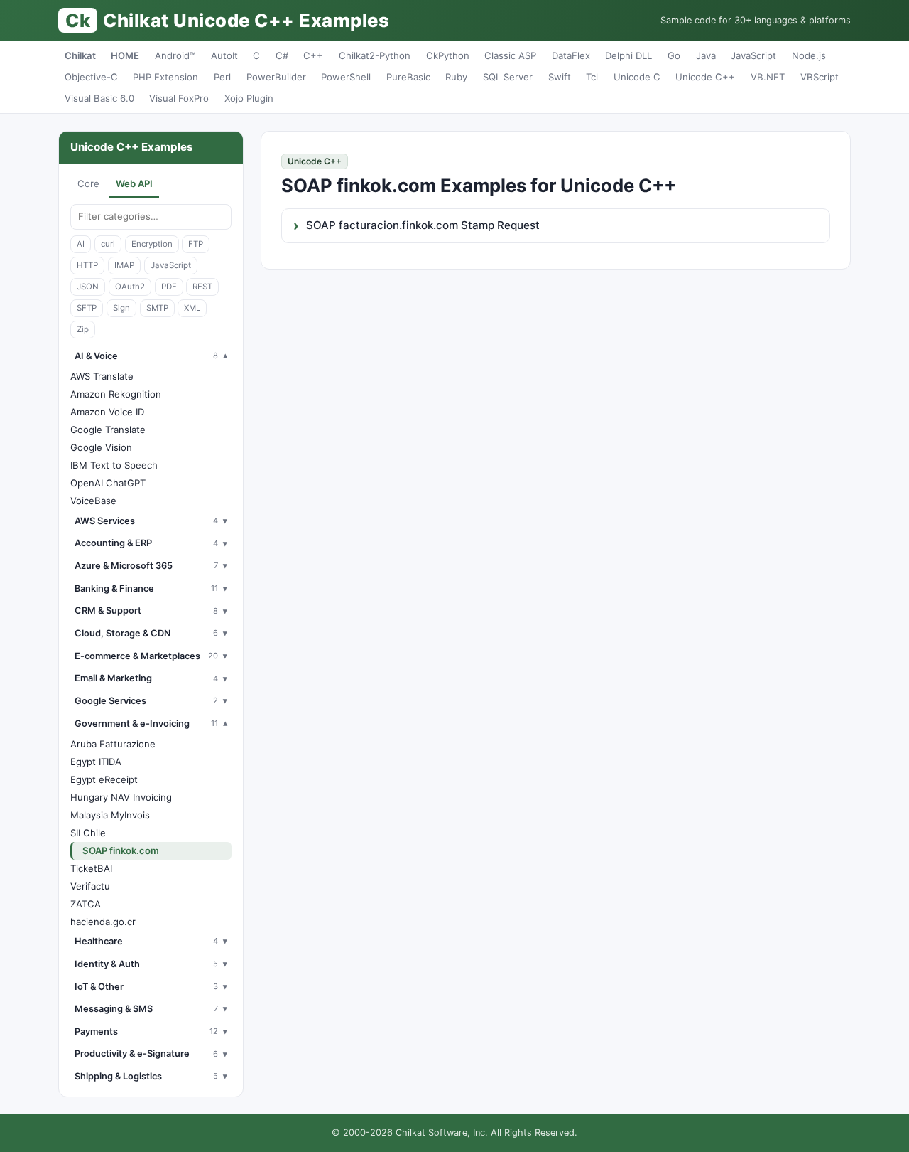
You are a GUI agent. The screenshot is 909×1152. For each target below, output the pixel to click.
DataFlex (571, 55)
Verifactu (90, 886)
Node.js (809, 55)
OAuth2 (130, 287)
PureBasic (408, 76)
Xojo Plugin (248, 98)
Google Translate (108, 429)
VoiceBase (93, 500)
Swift (559, 76)
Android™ (175, 55)
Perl (222, 76)
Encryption (152, 244)
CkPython (447, 55)
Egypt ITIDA (95, 761)
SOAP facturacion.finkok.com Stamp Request (423, 225)
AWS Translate (102, 376)
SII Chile (88, 832)
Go (674, 55)
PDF (169, 287)
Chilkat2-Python (374, 55)
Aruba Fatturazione (113, 744)
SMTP (157, 308)
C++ (313, 55)
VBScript (819, 76)
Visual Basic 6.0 (99, 98)
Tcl (592, 76)
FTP (195, 244)
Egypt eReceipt (104, 779)
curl (108, 244)
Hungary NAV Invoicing (121, 797)
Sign (121, 308)
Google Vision (101, 447)
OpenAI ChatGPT (108, 483)
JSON (88, 287)
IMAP (124, 265)
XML (192, 308)
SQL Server (508, 76)
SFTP (87, 308)
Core (88, 183)
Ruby (456, 76)
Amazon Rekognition (115, 394)
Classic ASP (510, 55)
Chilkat (80, 55)
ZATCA (85, 904)
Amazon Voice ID (107, 411)
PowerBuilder (276, 76)
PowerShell (346, 76)
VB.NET (768, 76)
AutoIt (224, 55)
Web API (134, 183)
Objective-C (91, 76)
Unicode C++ (705, 76)
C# (282, 55)
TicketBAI (91, 868)
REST (202, 287)
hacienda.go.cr (103, 921)
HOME (125, 55)
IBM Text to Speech (114, 465)
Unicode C (637, 76)
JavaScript (753, 55)
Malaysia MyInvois (110, 815)
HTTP (87, 265)
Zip (83, 329)
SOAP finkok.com (120, 850)
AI (81, 244)
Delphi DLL (628, 55)
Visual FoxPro (179, 98)
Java (706, 55)
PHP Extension (165, 76)
